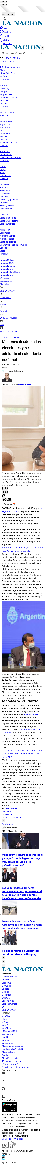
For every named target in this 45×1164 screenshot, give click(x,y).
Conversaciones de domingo (13, 244)
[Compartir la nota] (3, 492)
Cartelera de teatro (9, 220)
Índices (3, 103)
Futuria (3, 85)
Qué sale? (4, 214)
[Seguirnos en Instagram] (3, 1089)
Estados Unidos (7, 112)
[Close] (3, 957)
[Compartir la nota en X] (6, 499)
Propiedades (6, 94)
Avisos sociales (7, 238)
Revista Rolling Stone (10, 272)
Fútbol (3, 166)
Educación (5, 127)
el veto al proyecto (32, 714)
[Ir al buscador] (4, 18)
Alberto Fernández (13, 817)
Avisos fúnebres (7, 235)
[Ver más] (3, 820)
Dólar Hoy (5, 88)
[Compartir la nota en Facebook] (3, 499)
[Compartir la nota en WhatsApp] (6, 492)
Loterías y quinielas (9, 199)
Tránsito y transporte (10, 67)
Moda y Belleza (7, 205)
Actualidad (7, 811)
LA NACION (8, 337)
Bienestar (4, 136)
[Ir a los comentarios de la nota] (6, 488)
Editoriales (5, 151)
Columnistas (6, 154)
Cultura (3, 130)
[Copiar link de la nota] (3, 496)
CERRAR (3, 2)
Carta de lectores (8, 241)
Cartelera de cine (8, 217)
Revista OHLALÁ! (7, 260)
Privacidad (19, 1138)
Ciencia (3, 139)
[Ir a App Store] (9, 1111)
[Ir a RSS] (3, 1097)
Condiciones (8, 1138)
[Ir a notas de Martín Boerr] (22, 377)
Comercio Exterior (8, 97)
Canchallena (6, 175)
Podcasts (4, 202)
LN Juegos (4, 184)
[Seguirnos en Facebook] (3, 1073)
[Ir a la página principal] (22, 24)
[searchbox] (21, 52)
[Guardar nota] (3, 488)
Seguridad (5, 124)
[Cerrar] (42, 48)
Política (18, 337)
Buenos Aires (6, 121)
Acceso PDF (5, 229)
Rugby (3, 169)
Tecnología (5, 190)
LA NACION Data (8, 73)
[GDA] (9, 1147)
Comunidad (5, 133)
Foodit (6, 36)
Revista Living (6, 269)
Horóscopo (5, 193)
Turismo (4, 187)
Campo (3, 91)
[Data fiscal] (4, 1159)
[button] (22, 189)
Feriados (4, 196)
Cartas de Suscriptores (11, 157)
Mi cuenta (7, 43)
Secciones (7, 32)
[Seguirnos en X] (3, 1081)
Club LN (6, 39)
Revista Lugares (7, 266)
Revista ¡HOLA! (7, 263)
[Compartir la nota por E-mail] (9, 499)
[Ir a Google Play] (9, 1106)
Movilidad (4, 100)
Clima (2, 70)
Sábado (3, 247)
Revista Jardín (6, 275)
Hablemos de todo (9, 142)
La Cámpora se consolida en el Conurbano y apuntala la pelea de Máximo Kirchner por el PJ (22, 754)
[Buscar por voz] (41, 52)
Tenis (2, 172)
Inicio (5, 28)
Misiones (9, 814)
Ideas (2, 250)
